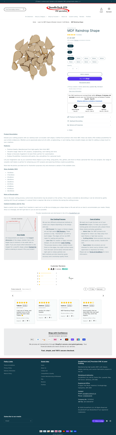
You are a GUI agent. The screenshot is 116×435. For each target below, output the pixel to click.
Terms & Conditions (9, 365)
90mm (86, 62)
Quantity (69, 65)
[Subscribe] (30, 421)
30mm (78, 58)
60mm (102, 58)
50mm (94, 58)
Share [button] (70, 130)
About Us (43, 368)
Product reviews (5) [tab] (16, 289)
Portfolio (43, 384)
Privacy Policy (8, 368)
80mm (78, 62)
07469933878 (87, 396)
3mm (70, 46)
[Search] (23, 9)
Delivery (76, 40)
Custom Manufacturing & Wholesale (51, 376)
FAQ (42, 379)
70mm (71, 62)
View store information (75, 91)
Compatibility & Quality (47, 373)
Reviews (43, 382)
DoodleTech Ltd (74, 213)
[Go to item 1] (71, 279)
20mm (71, 58)
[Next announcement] (111, 1)
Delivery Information (9, 370)
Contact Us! (44, 370)
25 (70, 52)
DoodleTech (59, 434)
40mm (86, 58)
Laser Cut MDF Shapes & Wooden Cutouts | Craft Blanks (53, 22)
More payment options (84, 82)
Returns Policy (8, 373)
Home (34, 22)
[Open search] (86, 289)
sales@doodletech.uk (89, 393)
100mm (94, 62)
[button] (40, 16)
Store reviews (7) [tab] (26, 289)
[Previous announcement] (4, 1)
